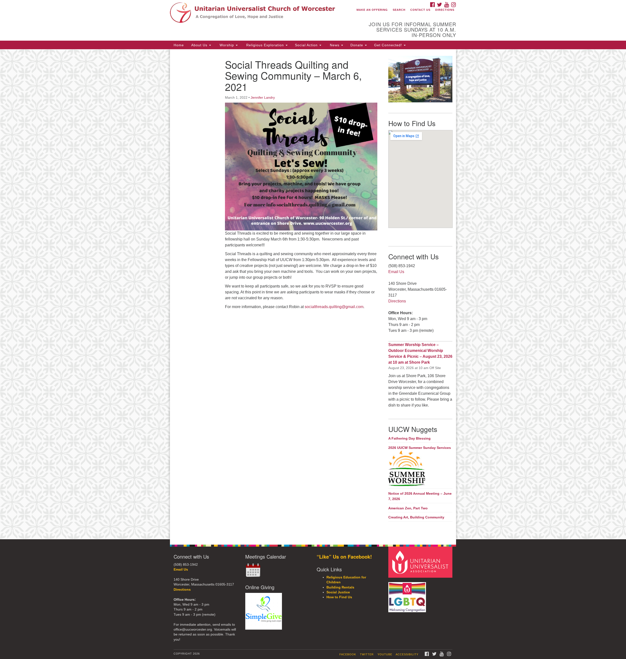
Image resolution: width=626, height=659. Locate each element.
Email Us (396, 272)
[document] (313, 294)
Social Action (307, 45)
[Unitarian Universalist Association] (421, 562)
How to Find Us (339, 597)
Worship (226, 45)
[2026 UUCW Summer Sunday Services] (420, 468)
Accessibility (407, 654)
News (335, 45)
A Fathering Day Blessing (409, 438)
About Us (200, 45)
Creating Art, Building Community (416, 517)
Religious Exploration (265, 45)
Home (179, 45)
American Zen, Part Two (408, 508)
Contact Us (420, 9)
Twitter (367, 654)
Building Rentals (340, 587)
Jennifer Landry (263, 97)
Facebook (347, 654)
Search (399, 9)
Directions (444, 9)
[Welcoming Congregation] (407, 595)
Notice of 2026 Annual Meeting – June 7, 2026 (420, 496)
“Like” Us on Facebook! (344, 556)
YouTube (385, 654)
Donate (357, 45)
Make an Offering (372, 9)
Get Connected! (388, 45)
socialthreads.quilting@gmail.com (334, 307)
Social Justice (338, 592)
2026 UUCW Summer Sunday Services (419, 448)
